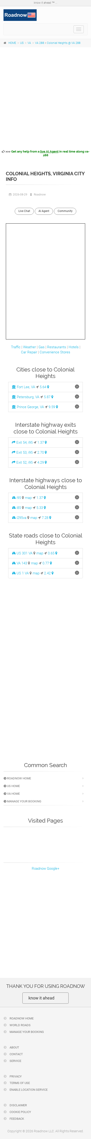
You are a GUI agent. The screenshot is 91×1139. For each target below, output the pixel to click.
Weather (29, 347)
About (14, 1047)
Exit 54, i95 (24, 442)
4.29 (41, 462)
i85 (18, 508)
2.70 (41, 452)
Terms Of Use (19, 1083)
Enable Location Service (28, 1089)
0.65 (51, 553)
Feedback (16, 1118)
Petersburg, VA (27, 397)
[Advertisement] (45, 97)
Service (15, 1061)
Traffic (16, 347)
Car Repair (29, 352)
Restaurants (56, 347)
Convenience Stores (55, 352)
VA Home (13, 793)
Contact (16, 1054)
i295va (21, 518)
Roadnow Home (18, 778)
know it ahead (41, 998)
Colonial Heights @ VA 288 (63, 43)
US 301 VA (24, 553)
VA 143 (21, 563)
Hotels (74, 347)
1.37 (41, 442)
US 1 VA (22, 573)
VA (29, 43)
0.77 (46, 563)
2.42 (48, 573)
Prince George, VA (30, 407)
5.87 (47, 397)
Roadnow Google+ (45, 868)
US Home (13, 786)
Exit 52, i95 (24, 462)
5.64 (43, 387)
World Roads (20, 1025)
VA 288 (39, 43)
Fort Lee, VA (25, 387)
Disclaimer (18, 1105)
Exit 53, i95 (24, 452)
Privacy (15, 1076)
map (28, 498)
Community (65, 211)
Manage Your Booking (23, 801)
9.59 (52, 407)
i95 (18, 498)
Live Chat (24, 211)
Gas (41, 347)
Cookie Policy (20, 1112)
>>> (47, 153)
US (22, 43)
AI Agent (43, 211)
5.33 (40, 508)
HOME (12, 43)
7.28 (45, 518)
